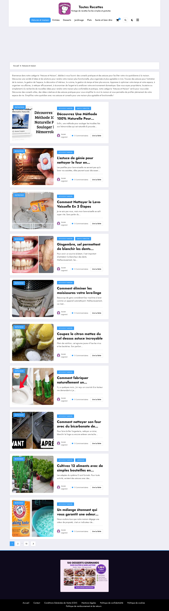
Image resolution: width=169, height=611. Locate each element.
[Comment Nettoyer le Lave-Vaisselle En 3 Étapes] (33, 210)
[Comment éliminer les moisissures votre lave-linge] (33, 298)
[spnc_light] (132, 20)
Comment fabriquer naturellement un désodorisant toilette (73, 380)
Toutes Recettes (91, 6)
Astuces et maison (40, 20)
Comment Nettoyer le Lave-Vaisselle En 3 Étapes (79, 204)
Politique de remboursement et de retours (83, 606)
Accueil (26, 602)
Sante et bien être (103, 20)
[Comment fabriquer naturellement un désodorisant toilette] (33, 386)
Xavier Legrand (64, 135)
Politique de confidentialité (111, 602)
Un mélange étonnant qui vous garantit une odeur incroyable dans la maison (78, 511)
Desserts (67, 20)
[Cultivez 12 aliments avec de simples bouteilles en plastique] (33, 474)
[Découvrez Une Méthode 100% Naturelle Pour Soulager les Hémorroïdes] (33, 122)
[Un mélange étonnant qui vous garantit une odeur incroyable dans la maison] (33, 518)
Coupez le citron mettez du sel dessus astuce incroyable (80, 336)
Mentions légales (89, 602)
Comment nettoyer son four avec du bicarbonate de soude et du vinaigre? (79, 424)
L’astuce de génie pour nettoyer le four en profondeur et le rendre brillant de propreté (76, 160)
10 (26, 543)
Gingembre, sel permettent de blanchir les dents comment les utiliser (78, 246)
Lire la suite (96, 135)
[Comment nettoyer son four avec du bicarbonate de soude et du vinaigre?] (33, 430)
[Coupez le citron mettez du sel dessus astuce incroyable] (33, 342)
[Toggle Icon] (137, 20)
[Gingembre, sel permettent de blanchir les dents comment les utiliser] (33, 254)
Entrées (56, 20)
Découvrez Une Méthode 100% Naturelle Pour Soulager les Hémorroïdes (78, 116)
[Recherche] (125, 20)
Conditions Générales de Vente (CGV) (60, 602)
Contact (36, 602)
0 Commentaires (81, 136)
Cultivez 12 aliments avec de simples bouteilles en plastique (80, 467)
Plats (89, 20)
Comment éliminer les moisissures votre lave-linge (79, 290)
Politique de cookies (136, 602)
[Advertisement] (84, 44)
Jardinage (79, 20)
